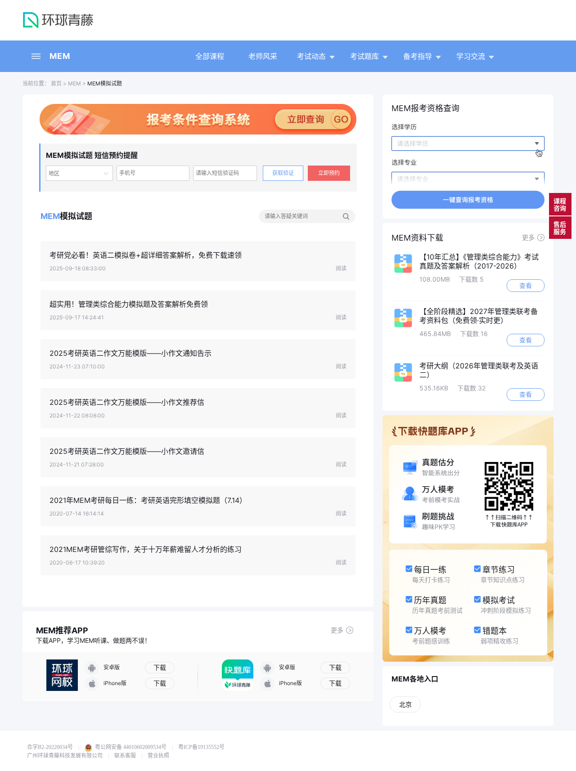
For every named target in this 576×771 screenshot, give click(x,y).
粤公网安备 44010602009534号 (130, 747)
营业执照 (158, 756)
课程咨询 (560, 204)
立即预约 (329, 173)
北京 (405, 704)
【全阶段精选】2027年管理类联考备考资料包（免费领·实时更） (478, 316)
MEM (60, 56)
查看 (525, 285)
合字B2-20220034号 (50, 747)
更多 (337, 630)
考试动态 (311, 56)
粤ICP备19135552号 (201, 747)
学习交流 (470, 56)
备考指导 (417, 56)
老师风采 (262, 56)
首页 (56, 83)
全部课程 (209, 56)
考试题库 (364, 56)
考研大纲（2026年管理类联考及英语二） (478, 370)
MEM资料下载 (417, 237)
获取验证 (283, 173)
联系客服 (125, 756)
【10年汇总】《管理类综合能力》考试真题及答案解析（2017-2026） (479, 261)
